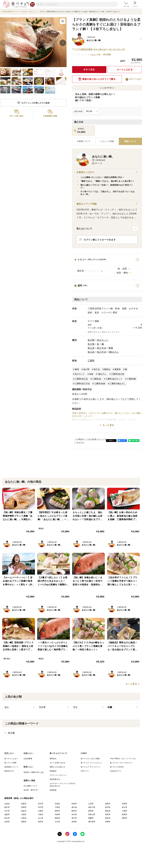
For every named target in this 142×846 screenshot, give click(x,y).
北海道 (7, 804)
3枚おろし (114, 352)
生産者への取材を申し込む (34, 772)
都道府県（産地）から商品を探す (19, 798)
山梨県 (40, 811)
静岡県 (90, 811)
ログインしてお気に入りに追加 (35, 103)
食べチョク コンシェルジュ (91, 763)
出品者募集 (28, 759)
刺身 (111, 348)
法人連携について (30, 786)
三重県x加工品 (81, 379)
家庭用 (118, 369)
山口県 (40, 818)
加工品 (91, 348)
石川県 (7, 811)
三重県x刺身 (99, 383)
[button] (107, 267)
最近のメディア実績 (87, 204)
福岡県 (124, 818)
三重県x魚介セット (114, 379)
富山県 (124, 807)
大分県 (57, 822)
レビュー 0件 (95, 54)
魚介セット (102, 340)
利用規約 (53, 771)
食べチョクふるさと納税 (90, 759)
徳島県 (57, 818)
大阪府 (40, 814)
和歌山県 (91, 814)
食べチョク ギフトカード (90, 767)
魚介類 (91, 340)
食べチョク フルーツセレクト (121, 763)
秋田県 (74, 804)
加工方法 (101, 348)
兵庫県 (57, 814)
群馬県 (23, 807)
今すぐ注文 (89, 69)
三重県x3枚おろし (117, 383)
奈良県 (74, 814)
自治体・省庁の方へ (31, 790)
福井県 (23, 811)
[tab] (107, 141)
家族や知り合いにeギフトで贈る (99, 79)
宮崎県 (74, 822)
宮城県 (57, 804)
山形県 (90, 804)
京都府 (23, 814)
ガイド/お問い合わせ (58, 763)
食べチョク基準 (10, 763)
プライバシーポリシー (58, 775)
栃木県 (7, 807)
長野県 (57, 811)
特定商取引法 (55, 779)
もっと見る (108, 425)
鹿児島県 (91, 822)
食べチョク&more (117, 767)
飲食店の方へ (9, 771)
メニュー (135, 6)
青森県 (23, 804)
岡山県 (7, 818)
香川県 (74, 818)
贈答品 (107, 369)
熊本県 (40, 822)
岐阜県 (74, 811)
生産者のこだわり (85, 172)
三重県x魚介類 (117, 374)
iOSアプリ (85, 771)
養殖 (77, 369)
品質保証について (11, 767)
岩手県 (40, 804)
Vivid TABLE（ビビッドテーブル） (123, 759)
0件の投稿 (107, 54)
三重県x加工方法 (82, 383)
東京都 (74, 807)
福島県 (107, 804)
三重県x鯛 (131, 379)
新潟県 (107, 807)
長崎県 (23, 822)
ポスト (111, 440)
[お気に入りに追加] (62, 21)
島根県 (124, 814)
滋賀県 (7, 814)
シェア (123, 440)
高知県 (107, 818)
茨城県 (124, 804)
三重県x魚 (96, 379)
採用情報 (53, 790)
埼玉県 (40, 807)
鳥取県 (107, 814)
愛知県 (107, 811)
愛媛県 (90, 818)
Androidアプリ (115, 771)
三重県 (91, 360)
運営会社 (53, 759)
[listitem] (19, 707)
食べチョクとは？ (11, 759)
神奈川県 (91, 807)
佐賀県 (7, 822)
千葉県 (57, 807)
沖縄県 (107, 822)
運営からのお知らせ (57, 767)
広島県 (23, 818)
